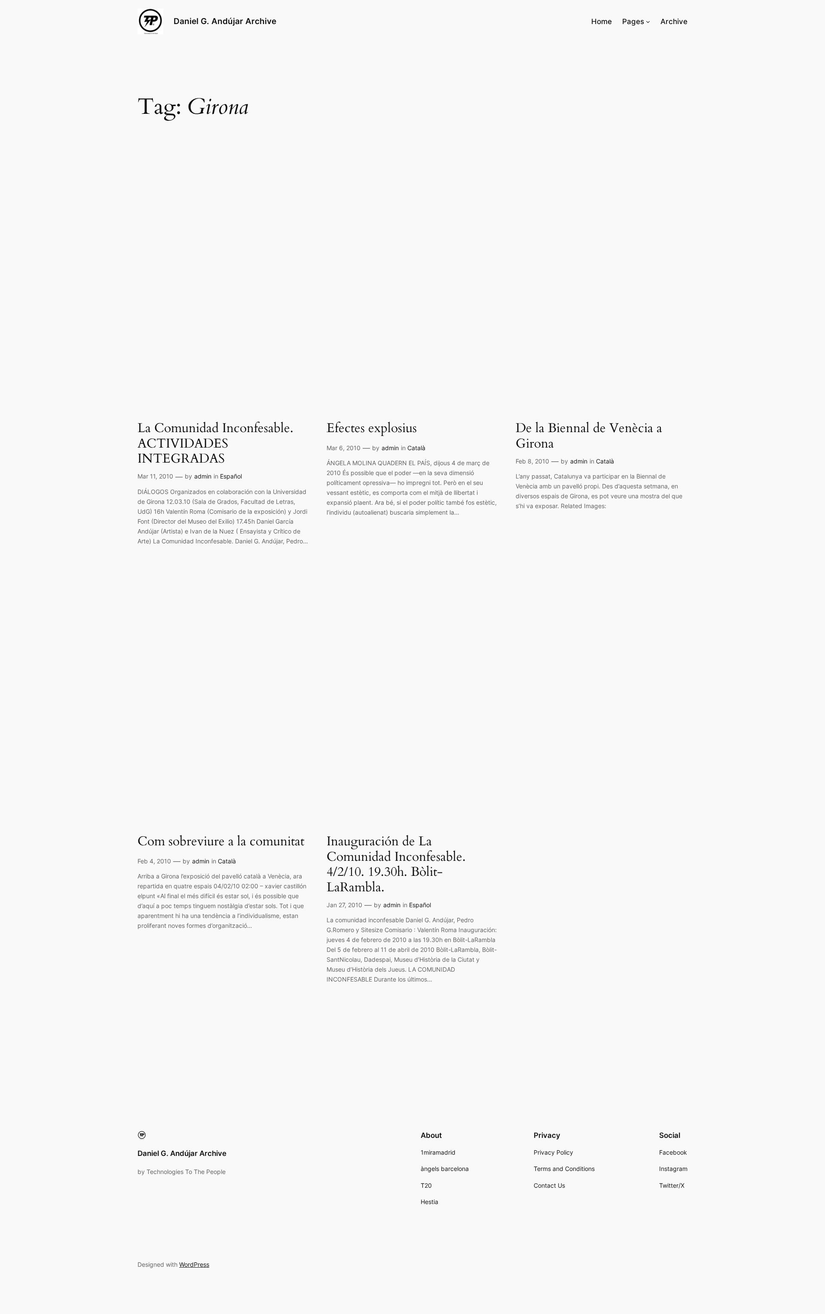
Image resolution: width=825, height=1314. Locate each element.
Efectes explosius (372, 428)
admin (202, 476)
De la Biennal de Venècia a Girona (589, 436)
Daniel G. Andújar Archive (225, 21)
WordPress (194, 1264)
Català (416, 447)
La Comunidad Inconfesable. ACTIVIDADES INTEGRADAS (215, 444)
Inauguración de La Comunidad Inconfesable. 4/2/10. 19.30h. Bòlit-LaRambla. (396, 864)
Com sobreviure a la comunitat (221, 842)
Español (231, 476)
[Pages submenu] (648, 21)
